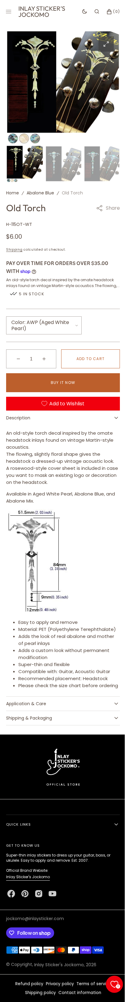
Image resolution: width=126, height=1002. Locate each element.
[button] (92, 11)
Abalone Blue (40, 191)
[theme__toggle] (80, 11)
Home (12, 191)
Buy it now (61, 386)
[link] (60, 785)
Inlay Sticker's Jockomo (28, 895)
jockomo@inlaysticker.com (35, 937)
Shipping (14, 248)
